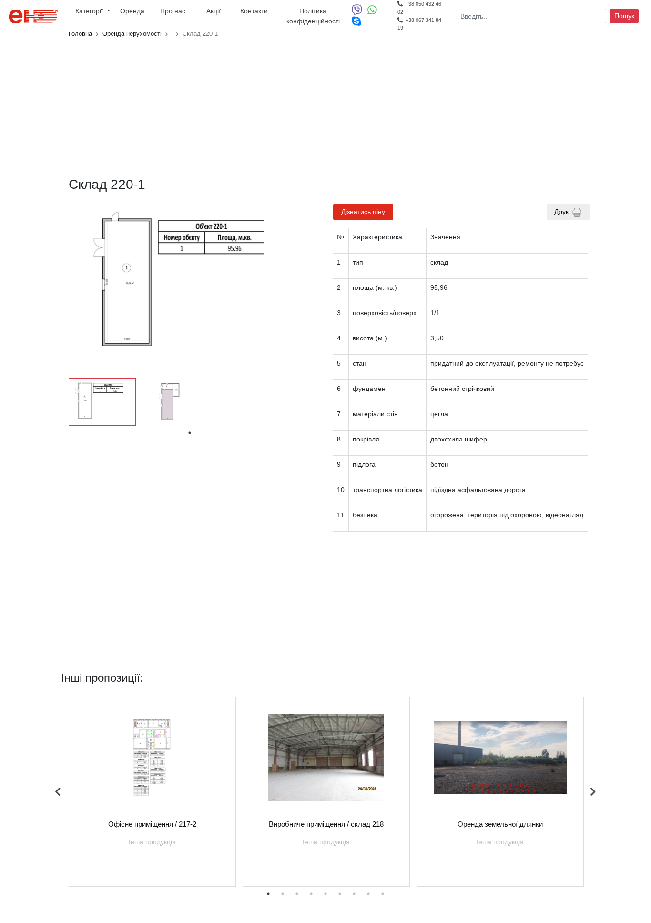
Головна (80, 34)
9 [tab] (382, 894)
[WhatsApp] (374, 12)
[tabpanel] (102, 402)
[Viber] (359, 12)
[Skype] (356, 23)
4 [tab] (311, 894)
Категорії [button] (90, 11)
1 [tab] (189, 433)
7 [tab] (354, 894)
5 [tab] (325, 894)
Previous (58, 792)
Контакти (254, 11)
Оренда (132, 11)
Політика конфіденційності (313, 16)
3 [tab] (297, 894)
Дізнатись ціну (363, 211)
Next (593, 792)
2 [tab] (282, 894)
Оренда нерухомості (132, 34)
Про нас (172, 11)
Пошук (624, 16)
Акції (213, 11)
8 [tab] (368, 894)
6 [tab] (340, 894)
